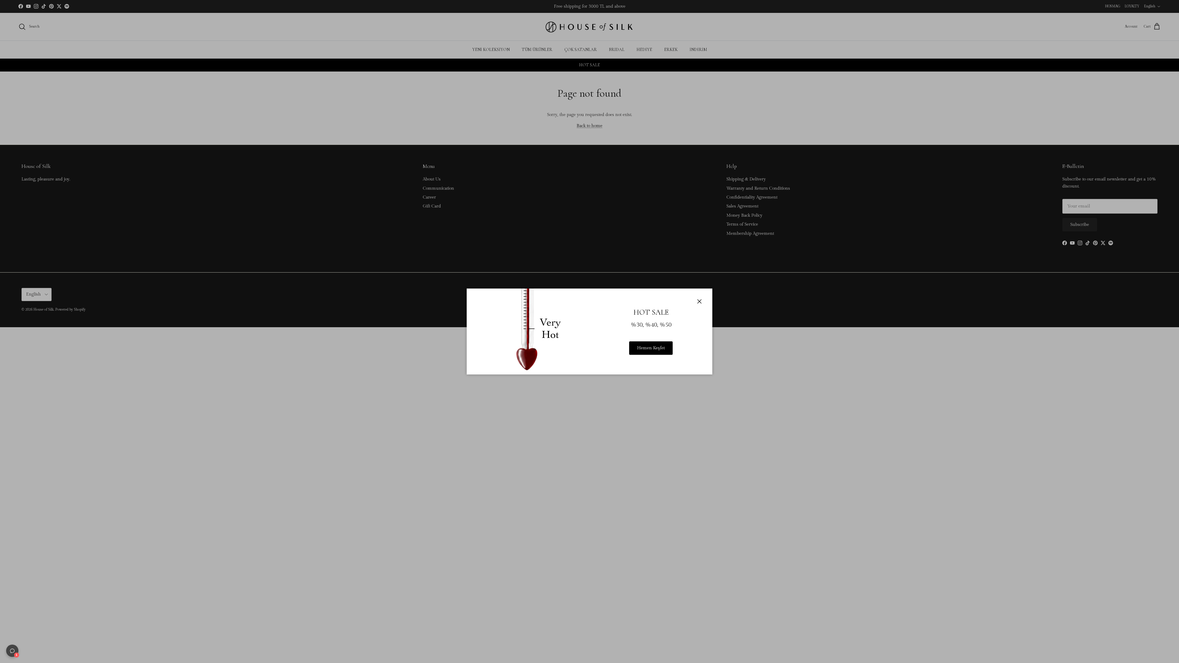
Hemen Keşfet (651, 348)
